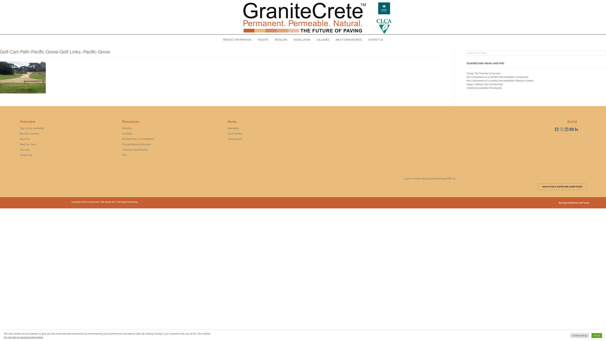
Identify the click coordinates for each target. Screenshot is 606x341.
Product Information (237, 39)
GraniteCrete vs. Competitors (138, 139)
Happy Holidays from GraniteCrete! (485, 84)
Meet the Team (28, 144)
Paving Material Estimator (136, 144)
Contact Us (375, 39)
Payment (25, 149)
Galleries (323, 39)
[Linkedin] (566, 129)
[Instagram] (561, 129)
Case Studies (235, 133)
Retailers (281, 39)
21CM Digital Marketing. (126, 202)
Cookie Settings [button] (579, 335)
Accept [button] (596, 335)
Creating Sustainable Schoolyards (484, 88)
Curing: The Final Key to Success (484, 73)
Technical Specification (135, 149)
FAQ (124, 155)
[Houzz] (576, 129)
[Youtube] (571, 129)
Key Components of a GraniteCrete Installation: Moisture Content (500, 80)
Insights (263, 39)
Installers (127, 133)
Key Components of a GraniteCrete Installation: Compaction (497, 77)
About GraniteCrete (349, 39)
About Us (25, 139)
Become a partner (29, 133)
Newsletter (233, 128)
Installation (302, 39)
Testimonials (235, 139)
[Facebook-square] (556, 129)
